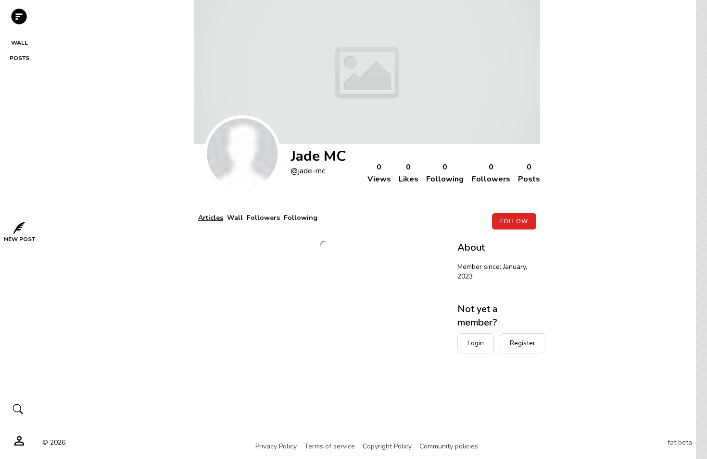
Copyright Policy (387, 446)
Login (475, 343)
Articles (210, 217)
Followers (263, 217)
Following (300, 217)
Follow (514, 221)
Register (522, 343)
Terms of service (329, 446)
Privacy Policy (276, 446)
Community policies (448, 446)
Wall (235, 217)
